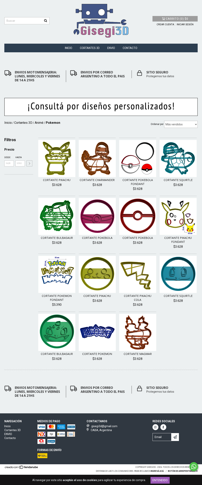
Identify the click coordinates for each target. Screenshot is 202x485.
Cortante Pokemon (97, 354)
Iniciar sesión (185, 24)
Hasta (18, 157)
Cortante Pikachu (56, 180)
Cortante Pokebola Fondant (138, 182)
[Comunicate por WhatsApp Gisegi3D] (193, 466)
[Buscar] (46, 20)
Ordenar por (157, 124)
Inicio (68, 48)
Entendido (160, 480)
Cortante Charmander (97, 180)
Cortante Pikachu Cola (137, 298)
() (177, 18)
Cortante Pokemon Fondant (57, 298)
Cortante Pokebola (97, 238)
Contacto (130, 48)
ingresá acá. (157, 471)
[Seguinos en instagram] (155, 427)
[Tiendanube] (21, 468)
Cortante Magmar (138, 354)
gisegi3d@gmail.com (104, 426)
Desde (7, 157)
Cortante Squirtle (178, 180)
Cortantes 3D (90, 48)
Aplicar (29, 163)
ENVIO (111, 48)
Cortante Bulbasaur (57, 238)
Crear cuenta (165, 24)
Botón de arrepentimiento (183, 471)
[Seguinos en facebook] (163, 427)
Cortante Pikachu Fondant (178, 240)
